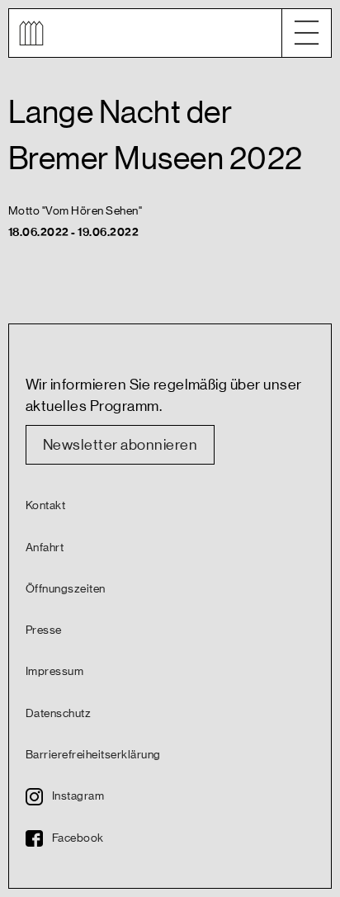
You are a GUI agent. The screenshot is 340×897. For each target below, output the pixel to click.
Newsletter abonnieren (120, 444)
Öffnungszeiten (66, 589)
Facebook (78, 838)
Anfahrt (45, 548)
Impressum (54, 671)
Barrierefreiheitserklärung (93, 755)
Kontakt (45, 506)
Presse (44, 630)
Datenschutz (58, 714)
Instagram (78, 796)
